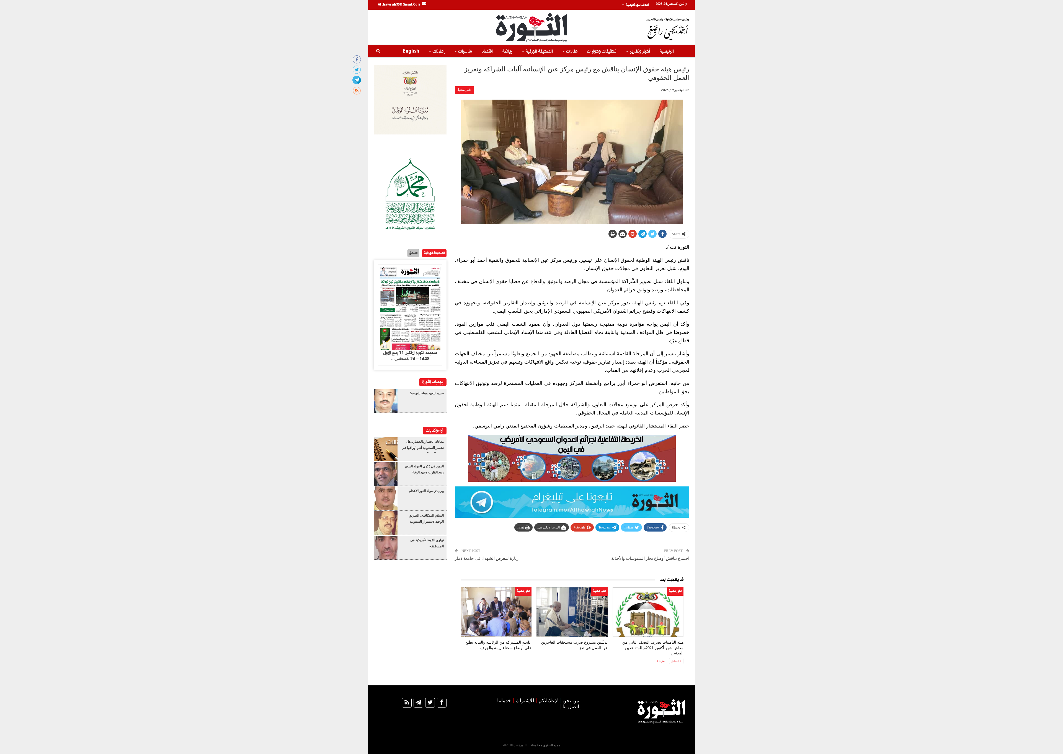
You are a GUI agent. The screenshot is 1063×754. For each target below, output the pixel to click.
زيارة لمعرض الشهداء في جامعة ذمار (486, 558)
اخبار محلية (464, 90)
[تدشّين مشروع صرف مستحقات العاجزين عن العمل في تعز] (571, 612)
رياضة (507, 51)
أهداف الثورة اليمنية (637, 5)
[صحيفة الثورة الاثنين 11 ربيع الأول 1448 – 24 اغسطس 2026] (410, 307)
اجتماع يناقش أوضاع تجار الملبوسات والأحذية (650, 558)
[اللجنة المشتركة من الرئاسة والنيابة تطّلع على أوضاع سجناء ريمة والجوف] (496, 612)
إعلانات (439, 51)
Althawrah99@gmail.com (399, 5)
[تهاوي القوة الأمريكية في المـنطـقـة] (386, 547)
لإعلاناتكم (548, 700)
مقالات (571, 51)
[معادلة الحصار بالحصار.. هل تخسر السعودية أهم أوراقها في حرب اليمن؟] (386, 449)
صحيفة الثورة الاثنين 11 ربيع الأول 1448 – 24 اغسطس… (410, 356)
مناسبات (465, 51)
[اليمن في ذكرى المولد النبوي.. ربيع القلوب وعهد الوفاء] (386, 474)
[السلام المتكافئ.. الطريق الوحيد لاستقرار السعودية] (386, 523)
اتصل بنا (571, 706)
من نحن (571, 700)
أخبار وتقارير (640, 51)
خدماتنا (504, 700)
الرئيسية (667, 51)
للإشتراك (525, 700)
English (411, 51)
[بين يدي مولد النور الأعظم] (386, 498)
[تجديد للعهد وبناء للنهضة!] (386, 401)
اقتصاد (487, 51)
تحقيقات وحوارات (601, 51)
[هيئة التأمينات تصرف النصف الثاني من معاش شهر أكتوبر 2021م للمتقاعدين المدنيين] (648, 612)
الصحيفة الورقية (539, 51)
